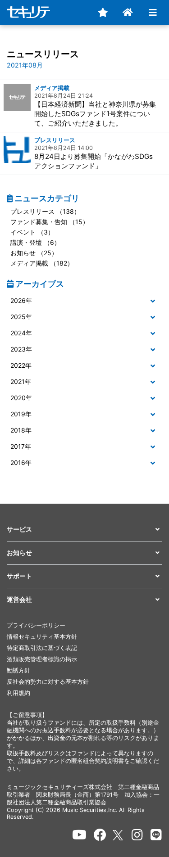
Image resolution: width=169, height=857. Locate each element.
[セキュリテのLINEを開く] (156, 835)
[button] (84, 301)
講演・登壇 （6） (35, 242)
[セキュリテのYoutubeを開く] (79, 835)
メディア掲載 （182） (41, 263)
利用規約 (18, 693)
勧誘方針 (18, 670)
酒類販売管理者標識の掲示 (42, 659)
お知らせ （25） (34, 253)
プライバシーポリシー (36, 625)
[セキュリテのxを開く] (118, 835)
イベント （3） (32, 232)
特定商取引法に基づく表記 (42, 648)
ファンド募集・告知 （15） (49, 222)
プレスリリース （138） (45, 211)
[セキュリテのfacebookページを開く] (100, 835)
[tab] (84, 301)
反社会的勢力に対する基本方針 (48, 681)
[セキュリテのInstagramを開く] (137, 835)
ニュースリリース (43, 54)
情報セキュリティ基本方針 (42, 636)
